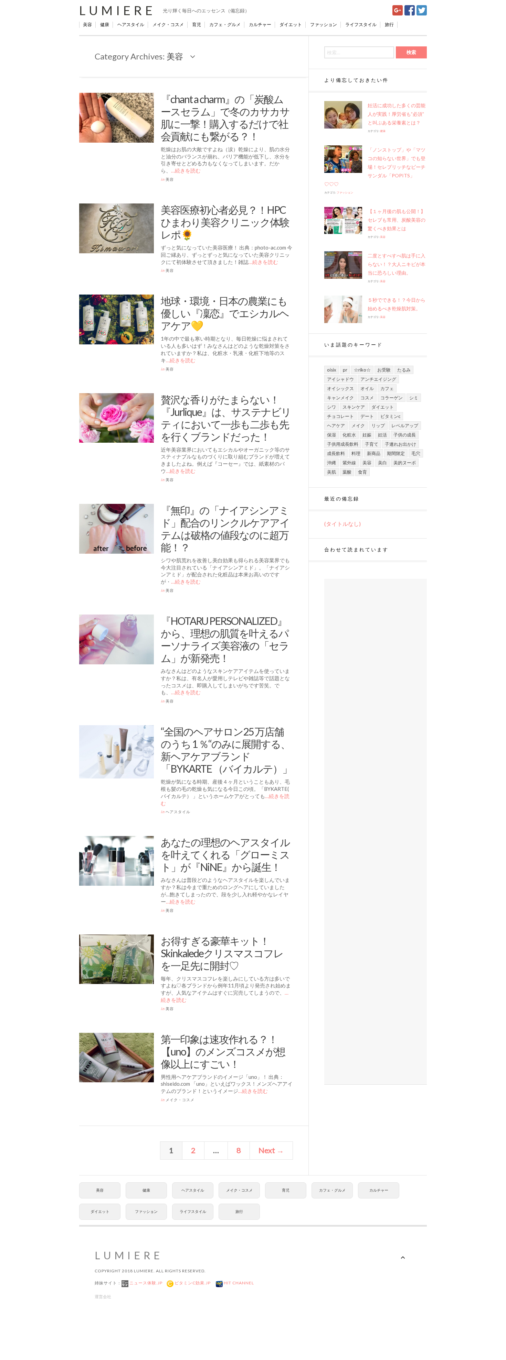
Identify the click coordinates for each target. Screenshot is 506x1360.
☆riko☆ (362, 370)
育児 (196, 24)
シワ (331, 407)
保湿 (331, 435)
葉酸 (346, 472)
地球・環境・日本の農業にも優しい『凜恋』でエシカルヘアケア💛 (225, 313)
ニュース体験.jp (145, 1282)
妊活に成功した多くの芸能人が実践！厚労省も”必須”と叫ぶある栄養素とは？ (396, 113)
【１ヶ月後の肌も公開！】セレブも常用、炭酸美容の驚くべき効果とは (396, 219)
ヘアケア (336, 425)
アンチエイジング (378, 379)
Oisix (331, 370)
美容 (87, 24)
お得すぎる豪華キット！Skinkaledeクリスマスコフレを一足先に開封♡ (222, 953)
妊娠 (366, 435)
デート (367, 416)
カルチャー (260, 24)
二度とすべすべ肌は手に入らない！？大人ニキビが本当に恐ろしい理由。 (396, 264)
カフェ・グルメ (225, 24)
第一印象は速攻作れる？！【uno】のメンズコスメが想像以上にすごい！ (223, 1051)
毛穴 (415, 453)
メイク (358, 425)
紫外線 (349, 462)
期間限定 (396, 453)
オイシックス (340, 388)
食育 (362, 472)
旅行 (389, 24)
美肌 (331, 472)
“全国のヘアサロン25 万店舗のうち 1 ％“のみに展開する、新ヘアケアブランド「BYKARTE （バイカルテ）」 (226, 750)
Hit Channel (238, 1282)
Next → (271, 1150)
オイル (367, 388)
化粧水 (349, 435)
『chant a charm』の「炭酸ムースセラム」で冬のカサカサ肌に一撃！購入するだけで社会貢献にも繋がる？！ (225, 117)
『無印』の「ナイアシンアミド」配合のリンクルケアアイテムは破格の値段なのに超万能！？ (225, 528)
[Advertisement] (375, 832)
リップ (378, 425)
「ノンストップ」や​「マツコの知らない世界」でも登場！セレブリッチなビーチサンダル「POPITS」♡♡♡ (374, 167)
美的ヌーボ (404, 462)
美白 (382, 462)
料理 (355, 453)
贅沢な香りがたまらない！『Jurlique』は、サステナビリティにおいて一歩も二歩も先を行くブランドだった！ (226, 418)
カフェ (387, 388)
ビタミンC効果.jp (192, 1282)
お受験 (384, 370)
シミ (413, 397)
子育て (371, 444)
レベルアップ (404, 425)
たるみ (404, 370)
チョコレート (340, 416)
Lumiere (117, 10)
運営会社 (103, 1296)
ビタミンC (390, 416)
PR (345, 370)
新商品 (373, 453)
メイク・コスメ (168, 24)
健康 (104, 24)
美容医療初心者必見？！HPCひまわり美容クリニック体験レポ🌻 (225, 222)
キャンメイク (340, 397)
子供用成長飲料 (342, 444)
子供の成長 (404, 435)
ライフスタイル (361, 24)
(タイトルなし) (342, 523)
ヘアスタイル (130, 24)
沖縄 (331, 462)
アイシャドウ (340, 379)
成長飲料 (336, 453)
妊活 (382, 435)
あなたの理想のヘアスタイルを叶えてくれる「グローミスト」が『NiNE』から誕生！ (225, 854)
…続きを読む (186, 170)
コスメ (367, 397)
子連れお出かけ (400, 444)
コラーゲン (391, 397)
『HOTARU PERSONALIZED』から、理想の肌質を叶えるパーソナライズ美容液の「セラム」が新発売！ (225, 639)
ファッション (323, 24)
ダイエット (291, 24)
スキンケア (353, 407)
